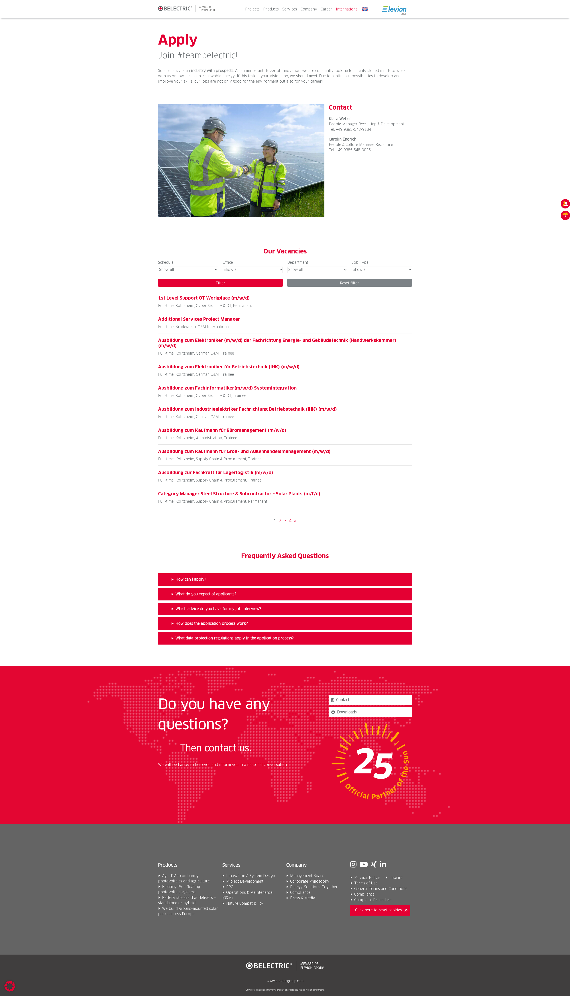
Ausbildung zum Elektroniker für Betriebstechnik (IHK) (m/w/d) (229, 367)
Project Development (244, 881)
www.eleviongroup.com (285, 981)
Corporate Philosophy (309, 881)
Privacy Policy (367, 878)
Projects (252, 9)
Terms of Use (365, 883)
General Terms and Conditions (380, 889)
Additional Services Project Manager (199, 319)
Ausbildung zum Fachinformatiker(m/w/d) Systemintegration (227, 388)
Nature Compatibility (244, 903)
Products (271, 9)
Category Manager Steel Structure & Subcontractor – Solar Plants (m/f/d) (239, 494)
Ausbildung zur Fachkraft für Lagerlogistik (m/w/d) (215, 473)
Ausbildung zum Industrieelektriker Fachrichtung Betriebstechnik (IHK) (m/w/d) (247, 409)
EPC (229, 887)
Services (289, 9)
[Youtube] (364, 865)
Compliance (300, 892)
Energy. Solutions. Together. (314, 887)
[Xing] (374, 865)
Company (309, 9)
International (347, 9)
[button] (10, 986)
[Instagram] (353, 865)
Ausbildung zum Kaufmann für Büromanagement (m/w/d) (222, 430)
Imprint (396, 878)
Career (326, 9)
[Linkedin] (383, 865)
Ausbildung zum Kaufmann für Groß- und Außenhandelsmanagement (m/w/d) (244, 451)
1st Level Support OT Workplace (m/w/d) (204, 298)
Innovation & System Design (250, 876)
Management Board (307, 876)
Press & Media (302, 898)
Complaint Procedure (372, 900)
